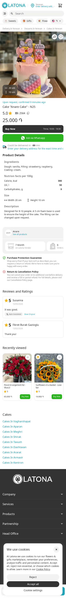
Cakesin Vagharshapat (17, 421)
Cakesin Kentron (13, 462)
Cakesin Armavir (13, 457)
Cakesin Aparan (12, 426)
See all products (20, 234)
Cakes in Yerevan (54, 28)
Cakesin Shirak (12, 437)
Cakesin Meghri (12, 431)
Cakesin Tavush (12, 442)
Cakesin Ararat (12, 452)
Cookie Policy (43, 569)
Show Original (29, 314)
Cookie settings (33, 590)
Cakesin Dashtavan (14, 447)
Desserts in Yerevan (33, 28)
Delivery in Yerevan (11, 28)
